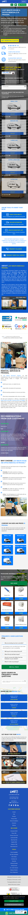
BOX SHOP (14, 583)
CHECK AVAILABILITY (14, 215)
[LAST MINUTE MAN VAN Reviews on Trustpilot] (21, 318)
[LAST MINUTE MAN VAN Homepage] (4, 1)
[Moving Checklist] (14, 748)
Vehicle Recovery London (14, 884)
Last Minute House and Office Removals (13, 336)
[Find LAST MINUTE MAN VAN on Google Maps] (13, 805)
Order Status (14, 856)
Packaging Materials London (14, 882)
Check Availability (14, 852)
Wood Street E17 (14, 846)
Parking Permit (14, 865)
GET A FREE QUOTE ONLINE (15, 909)
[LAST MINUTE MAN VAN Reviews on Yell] (7, 326)
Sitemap (14, 825)
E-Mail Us (14, 801)
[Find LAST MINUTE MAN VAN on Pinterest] (15, 805)
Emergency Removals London (14, 879)
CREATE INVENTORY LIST (14, 232)
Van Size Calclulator (14, 854)
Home (3, 336)
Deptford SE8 (14, 842)
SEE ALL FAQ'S (14, 667)
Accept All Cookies (14, 901)
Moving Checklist (14, 863)
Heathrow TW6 (14, 844)
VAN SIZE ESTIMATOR (14, 223)
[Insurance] (14, 894)
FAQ (14, 814)
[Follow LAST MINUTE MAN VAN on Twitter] (11, 805)
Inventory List (14, 858)
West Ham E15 (14, 839)
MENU (24, 1)
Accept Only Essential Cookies (14, 904)
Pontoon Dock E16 (14, 835)
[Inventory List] (14, 762)
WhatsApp (23, 4)
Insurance (14, 823)
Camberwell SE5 (14, 837)
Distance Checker (14, 870)
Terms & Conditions (14, 820)
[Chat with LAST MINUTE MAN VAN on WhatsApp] (7, 913)
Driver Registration (14, 872)
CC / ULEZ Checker (14, 867)
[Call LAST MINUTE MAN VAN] (15, 4)
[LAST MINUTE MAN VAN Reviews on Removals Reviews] (7, 318)
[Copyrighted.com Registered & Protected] (14, 889)
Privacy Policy (21, 898)
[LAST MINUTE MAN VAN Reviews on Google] (21, 326)
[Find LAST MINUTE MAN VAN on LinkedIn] (18, 805)
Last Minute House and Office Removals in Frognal (12, 337)
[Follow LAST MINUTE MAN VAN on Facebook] (9, 805)
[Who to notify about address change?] (14, 777)
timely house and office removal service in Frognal (13, 400)
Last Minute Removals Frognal (12, 375)
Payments (14, 861)
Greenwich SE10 (14, 831)
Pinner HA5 (14, 833)
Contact (14, 811)
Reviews (14, 816)
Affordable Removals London (14, 877)
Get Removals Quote (9, 40)
